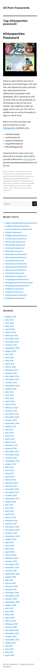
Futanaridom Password (15, 257)
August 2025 (10, 351)
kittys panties (22, 174)
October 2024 (11, 382)
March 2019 (10, 583)
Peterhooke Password (15, 242)
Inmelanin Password (14, 273)
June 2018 (9, 611)
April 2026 (10, 329)
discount (28, 171)
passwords (14, 185)
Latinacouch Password (15, 270)
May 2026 (9, 326)
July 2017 (9, 646)
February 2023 (11, 445)
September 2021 (12, 498)
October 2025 (11, 345)
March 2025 (10, 367)
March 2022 (10, 480)
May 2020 (9, 549)
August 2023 (10, 426)
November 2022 (12, 455)
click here (28, 159)
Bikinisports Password (15, 276)
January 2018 (11, 627)
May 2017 (9, 652)
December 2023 (12, 414)
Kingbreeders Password (16, 235)
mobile (22, 183)
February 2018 (11, 624)
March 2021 (10, 517)
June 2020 (9, 545)
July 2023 (9, 429)
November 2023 (12, 417)
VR (10, 190)
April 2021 (9, 514)
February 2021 (11, 520)
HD (16, 174)
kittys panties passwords (25, 176)
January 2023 (11, 448)
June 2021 (9, 508)
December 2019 (12, 564)
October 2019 (11, 571)
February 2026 (11, 335)
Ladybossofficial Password (17, 226)
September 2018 (12, 602)
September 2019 (12, 574)
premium (22, 185)
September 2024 (12, 386)
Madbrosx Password (14, 289)
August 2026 (10, 317)
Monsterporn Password (16, 264)
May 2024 (9, 398)
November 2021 (12, 492)
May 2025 (9, 360)
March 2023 (10, 442)
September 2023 (12, 423)
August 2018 (10, 605)
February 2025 (11, 370)
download (6, 174)
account (21, 171)
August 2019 (10, 577)
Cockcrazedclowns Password (18, 229)
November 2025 (12, 342)
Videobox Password (14, 292)
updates (21, 188)
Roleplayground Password (17, 286)
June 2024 (9, 395)
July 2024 (9, 392)
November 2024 (12, 379)
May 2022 (9, 473)
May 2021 (9, 511)
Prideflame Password (14, 298)
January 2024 (11, 411)
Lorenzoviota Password (15, 239)
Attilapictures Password (16, 267)
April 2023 (10, 439)
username (28, 188)
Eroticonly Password (14, 248)
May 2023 (9, 436)
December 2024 (12, 376)
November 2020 (12, 530)
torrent (5, 188)
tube (15, 188)
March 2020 (10, 555)
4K (17, 171)
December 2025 (12, 339)
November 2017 (12, 633)
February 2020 (11, 558)
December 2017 (12, 630)
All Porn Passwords (16, 7)
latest (5, 183)
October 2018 (11, 599)
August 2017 (10, 643)
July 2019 (9, 580)
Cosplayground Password (16, 279)
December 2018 (12, 592)
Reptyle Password (13, 232)
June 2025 (9, 357)
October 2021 (11, 495)
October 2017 (11, 636)
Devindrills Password (15, 245)
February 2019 (11, 586)
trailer (11, 188)
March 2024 (10, 404)
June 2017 (9, 649)
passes (31, 183)
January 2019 (11, 589)
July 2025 (9, 354)
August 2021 (10, 502)
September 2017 (12, 640)
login (9, 183)
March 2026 (10, 332)
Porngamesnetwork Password (18, 282)
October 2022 (11, 458)
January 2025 (11, 373)
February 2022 (11, 483)
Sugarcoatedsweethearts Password (21, 223)
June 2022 (9, 470)
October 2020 (11, 533)
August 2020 (10, 539)
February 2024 (11, 407)
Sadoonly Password (14, 251)
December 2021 (12, 489)
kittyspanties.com (27, 181)
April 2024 (10, 401)
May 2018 (9, 614)
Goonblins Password (14, 260)
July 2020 (9, 542)
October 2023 (11, 420)
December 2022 (12, 451)
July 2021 (9, 505)
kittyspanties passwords (11, 181)
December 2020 (12, 527)
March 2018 (10, 621)
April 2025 (10, 364)
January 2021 (11, 524)
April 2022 (10, 476)
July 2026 (9, 320)
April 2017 (9, 655)
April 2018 (9, 618)
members (15, 183)
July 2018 (9, 608)
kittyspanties (9, 128)
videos (5, 190)
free (12, 174)
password (6, 185)
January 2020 (11, 561)
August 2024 (10, 389)
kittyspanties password (21, 178)
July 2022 (9, 467)
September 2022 (12, 461)
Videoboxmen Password (16, 295)
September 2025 (12, 348)
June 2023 (9, 433)
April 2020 (10, 552)
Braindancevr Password (16, 254)
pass (27, 183)
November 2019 (12, 567)
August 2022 (10, 464)
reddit (28, 185)
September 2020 (12, 536)
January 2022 (11, 486)
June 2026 (9, 323)
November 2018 (12, 596)
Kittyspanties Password (14, 36)
